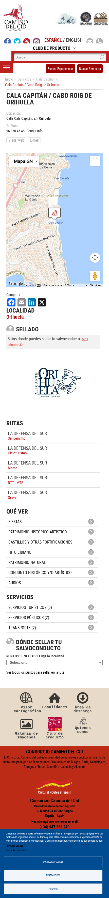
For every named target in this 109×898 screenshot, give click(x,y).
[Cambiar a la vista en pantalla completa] (95, 161)
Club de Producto (51, 48)
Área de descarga (83, 709)
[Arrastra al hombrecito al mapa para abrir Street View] (95, 276)
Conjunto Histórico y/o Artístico (40, 572)
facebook (7, 40)
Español (53, 40)
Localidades (54, 707)
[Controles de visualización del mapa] (95, 258)
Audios (14, 582)
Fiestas (15, 521)
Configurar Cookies (53, 861)
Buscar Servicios (90, 68)
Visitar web (16, 140)
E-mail (34, 140)
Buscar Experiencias (61, 68)
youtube (27, 40)
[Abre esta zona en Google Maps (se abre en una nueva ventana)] (16, 284)
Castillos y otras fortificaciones (40, 542)
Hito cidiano (19, 552)
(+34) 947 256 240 (54, 827)
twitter (17, 40)
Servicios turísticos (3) (30, 607)
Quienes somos (83, 730)
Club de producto (54, 735)
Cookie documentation (16, 850)
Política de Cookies (14, 845)
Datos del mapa (53, 285)
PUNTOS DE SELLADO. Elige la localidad (35, 656)
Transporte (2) (22, 627)
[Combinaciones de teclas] (39, 285)
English (74, 40)
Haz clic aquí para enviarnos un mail (54, 821)
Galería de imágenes (26, 735)
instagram (36, 40)
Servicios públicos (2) (28, 617)
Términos (95, 285)
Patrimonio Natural (27, 562)
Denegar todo (53, 875)
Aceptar (53, 888)
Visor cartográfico (26, 709)
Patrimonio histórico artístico (37, 532)
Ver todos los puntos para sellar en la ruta (35, 672)
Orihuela (45, 118)
